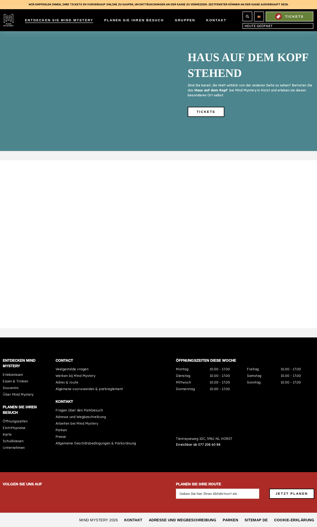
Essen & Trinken (15, 381)
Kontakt (216, 20)
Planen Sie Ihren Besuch (134, 20)
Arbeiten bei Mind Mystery (77, 423)
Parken (61, 430)
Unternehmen (14, 448)
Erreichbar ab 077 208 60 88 (198, 444)
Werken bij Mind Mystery (76, 376)
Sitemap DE (256, 520)
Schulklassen (13, 441)
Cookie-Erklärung (294, 520)
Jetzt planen (292, 493)
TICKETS (294, 16)
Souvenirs (11, 388)
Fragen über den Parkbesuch (79, 410)
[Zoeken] (247, 16)
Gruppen (185, 20)
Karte (7, 434)
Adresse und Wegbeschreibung (81, 417)
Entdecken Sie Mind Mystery (59, 20)
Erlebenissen (13, 374)
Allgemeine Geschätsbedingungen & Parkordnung (96, 443)
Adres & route (67, 382)
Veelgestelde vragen (72, 369)
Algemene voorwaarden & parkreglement (89, 389)
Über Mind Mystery (18, 394)
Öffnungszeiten (15, 421)
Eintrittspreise (14, 428)
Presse (61, 437)
